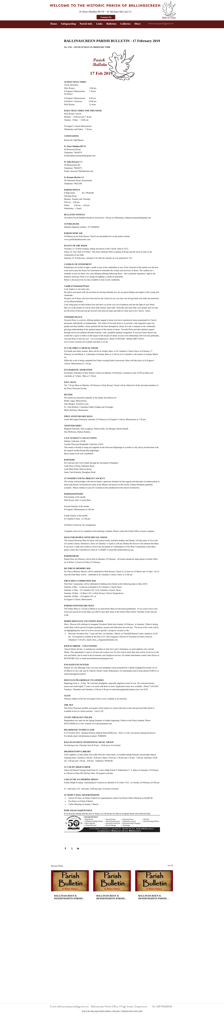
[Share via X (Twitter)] (71, 848)
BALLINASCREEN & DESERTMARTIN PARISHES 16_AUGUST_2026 (111, 897)
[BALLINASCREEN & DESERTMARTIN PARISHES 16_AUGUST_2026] (112, 880)
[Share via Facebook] (65, 848)
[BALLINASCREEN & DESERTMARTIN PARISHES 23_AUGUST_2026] (70, 880)
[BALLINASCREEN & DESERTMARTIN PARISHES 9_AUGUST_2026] (154, 880)
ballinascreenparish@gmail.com (161, 23)
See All (170, 866)
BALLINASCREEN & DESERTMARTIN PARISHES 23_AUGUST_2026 (69, 897)
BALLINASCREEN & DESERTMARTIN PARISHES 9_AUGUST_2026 (153, 897)
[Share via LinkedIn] (78, 848)
